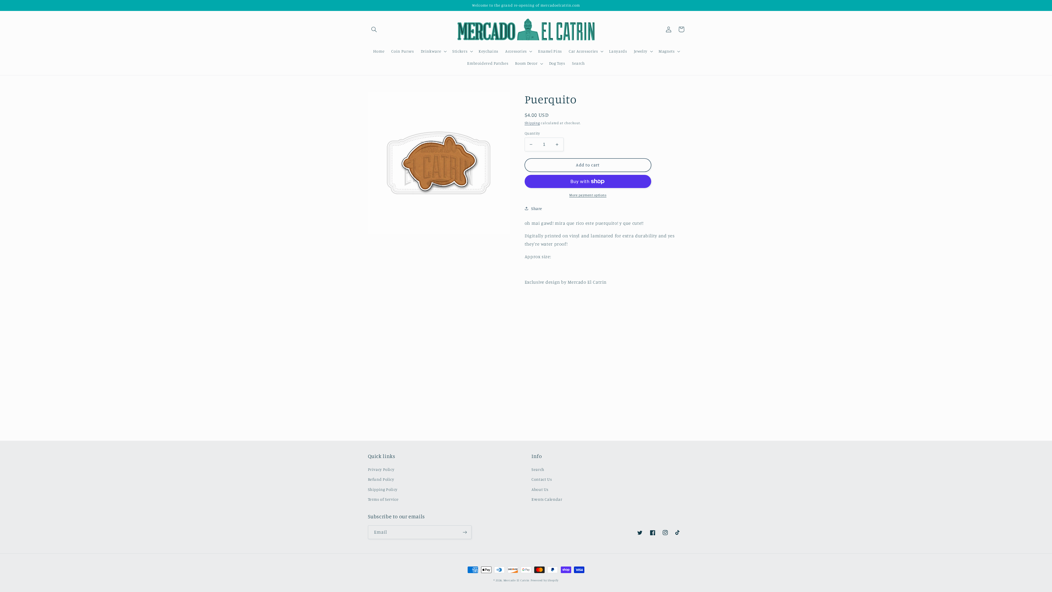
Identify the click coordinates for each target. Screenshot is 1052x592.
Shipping (532, 123)
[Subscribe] (464, 532)
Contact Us (541, 479)
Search (537, 469)
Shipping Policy (383, 489)
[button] (374, 29)
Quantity (532, 133)
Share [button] (536, 208)
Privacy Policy (381, 469)
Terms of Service (383, 499)
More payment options (588, 195)
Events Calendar (546, 499)
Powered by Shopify (545, 580)
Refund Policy (381, 479)
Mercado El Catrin (517, 580)
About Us (539, 489)
